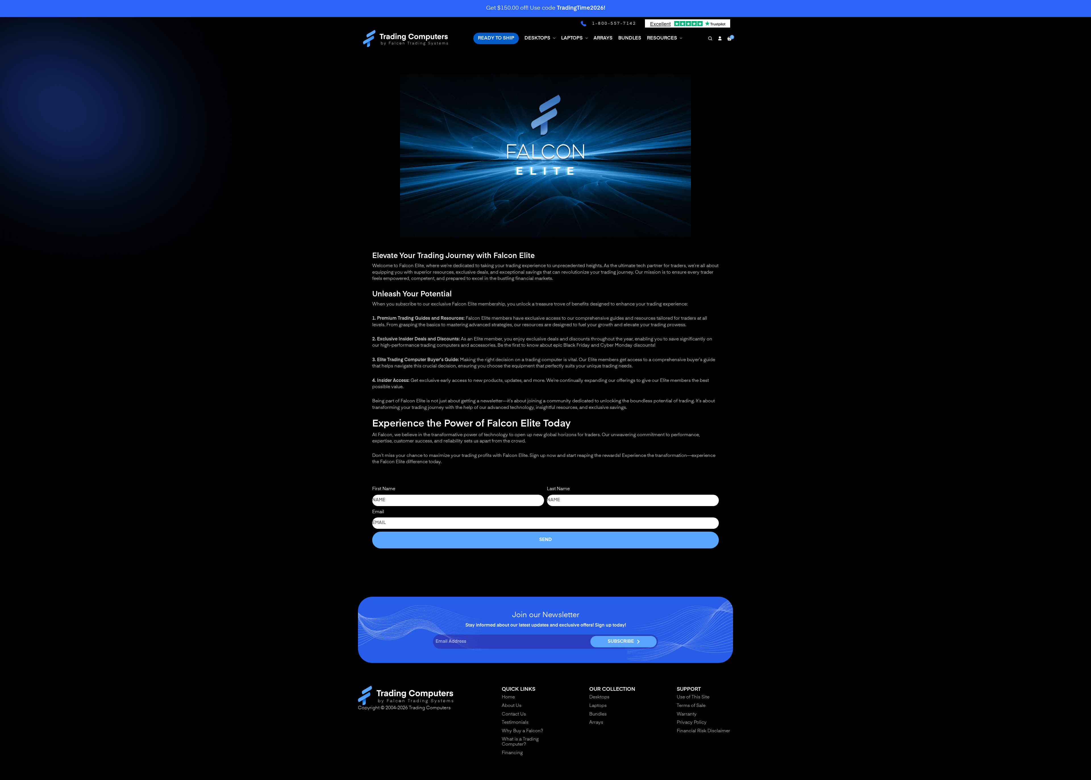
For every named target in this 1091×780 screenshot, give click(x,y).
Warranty (687, 714)
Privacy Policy (692, 722)
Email (378, 512)
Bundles (598, 714)
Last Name (558, 489)
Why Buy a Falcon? (522, 731)
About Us (511, 706)
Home (508, 697)
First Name (383, 489)
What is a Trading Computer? (520, 742)
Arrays (596, 722)
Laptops (598, 706)
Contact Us (514, 714)
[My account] (719, 38)
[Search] (710, 38)
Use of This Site (693, 697)
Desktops (599, 697)
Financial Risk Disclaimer (703, 731)
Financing (512, 753)
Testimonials (515, 722)
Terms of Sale (691, 706)
